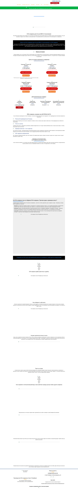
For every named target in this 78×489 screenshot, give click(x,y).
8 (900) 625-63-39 (56, 1)
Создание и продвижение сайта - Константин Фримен (39, 486)
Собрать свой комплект (26, 72)
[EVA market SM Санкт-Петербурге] (17, 1)
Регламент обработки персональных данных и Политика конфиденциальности (52, 483)
